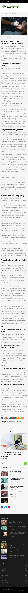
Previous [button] (1, 446)
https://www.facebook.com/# (2, 507)
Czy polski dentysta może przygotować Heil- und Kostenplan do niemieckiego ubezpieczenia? (12, 454)
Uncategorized (4, 580)
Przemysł (3, 573)
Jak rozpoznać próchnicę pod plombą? (9, 424)
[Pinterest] (12, 418)
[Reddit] (7, 418)
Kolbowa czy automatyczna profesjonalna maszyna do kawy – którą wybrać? (18, 472)
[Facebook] (2, 418)
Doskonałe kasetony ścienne (14, 549)
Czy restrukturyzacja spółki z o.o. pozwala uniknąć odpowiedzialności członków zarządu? (17, 486)
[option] (14, 446)
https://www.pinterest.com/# (9, 507)
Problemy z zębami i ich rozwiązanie (16, 555)
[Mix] (17, 418)
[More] (22, 418)
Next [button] (26, 446)
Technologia (3, 577)
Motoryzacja (3, 570)
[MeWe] (15, 418)
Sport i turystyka (4, 575)
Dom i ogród (3, 568)
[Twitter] (5, 418)
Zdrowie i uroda (12, 37)
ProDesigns (24, 590)
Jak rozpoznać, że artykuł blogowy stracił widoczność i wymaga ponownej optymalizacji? (18, 493)
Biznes (2, 565)
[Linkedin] (10, 418)
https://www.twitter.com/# (5, 507)
